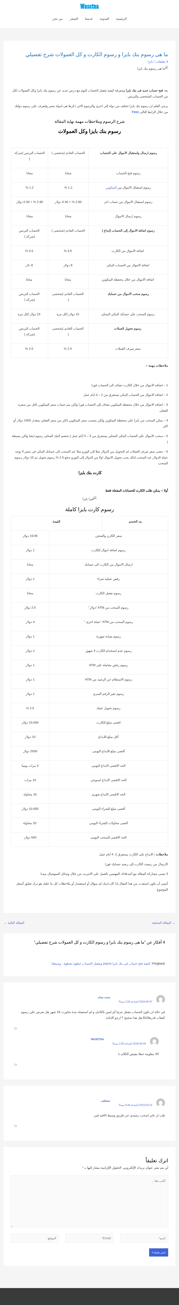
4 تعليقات (162, 61)
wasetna (97, 1039)
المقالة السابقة (163, 923)
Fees (135, 112)
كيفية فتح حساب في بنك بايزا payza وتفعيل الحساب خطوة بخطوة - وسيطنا (101, 963)
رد (15, 1027)
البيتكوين (111, 187)
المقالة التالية (14, 923)
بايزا (150, 61)
